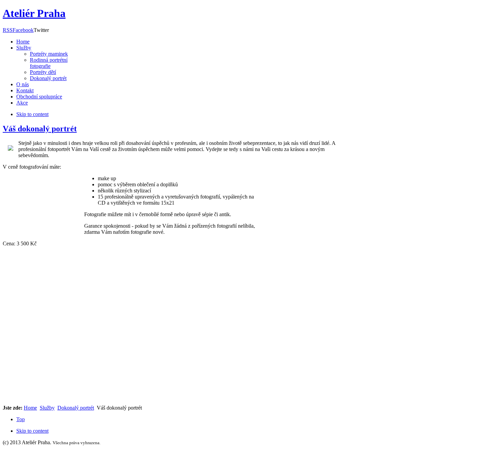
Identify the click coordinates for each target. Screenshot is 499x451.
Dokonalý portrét (75, 408)
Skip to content (32, 431)
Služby (47, 408)
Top (20, 419)
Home (30, 408)
